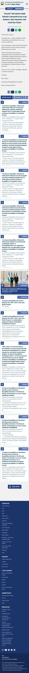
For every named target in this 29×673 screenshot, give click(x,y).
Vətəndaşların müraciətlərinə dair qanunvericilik (6, 618)
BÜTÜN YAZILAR (6, 97)
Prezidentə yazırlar (6, 613)
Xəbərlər (4, 579)
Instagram (3, 650)
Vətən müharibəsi (6, 527)
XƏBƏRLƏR (19, 97)
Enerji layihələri (5, 535)
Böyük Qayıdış (5, 530)
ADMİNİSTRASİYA (6, 593)
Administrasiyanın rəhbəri (7, 595)
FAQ (3, 655)
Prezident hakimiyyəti (6, 559)
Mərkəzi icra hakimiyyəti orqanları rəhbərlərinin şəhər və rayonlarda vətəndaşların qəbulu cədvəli (7, 642)
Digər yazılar (16, 486)
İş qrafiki (4, 561)
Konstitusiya (4, 516)
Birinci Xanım (5, 566)
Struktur (3, 598)
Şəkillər (3, 582)
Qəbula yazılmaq (5, 629)
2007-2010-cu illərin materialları (9, 659)
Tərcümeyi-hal (5, 564)
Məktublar (19, 8)
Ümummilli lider (5, 506)
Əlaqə (3, 603)
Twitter (11, 650)
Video (3, 552)
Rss (14, 650)
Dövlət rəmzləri (5, 518)
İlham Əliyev (16, 4)
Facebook (9, 650)
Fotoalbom (4, 550)
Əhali (3, 513)
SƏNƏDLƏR (10, 8)
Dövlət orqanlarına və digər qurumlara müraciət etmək (7, 634)
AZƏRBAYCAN (5, 503)
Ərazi (3, 511)
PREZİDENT (5, 557)
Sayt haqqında (5, 657)
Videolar (4, 584)
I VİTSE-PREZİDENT (7, 570)
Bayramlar (4, 520)
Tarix (3, 508)
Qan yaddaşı (4, 532)
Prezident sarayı (5, 600)
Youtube (6, 650)
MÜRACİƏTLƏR (6, 607)
